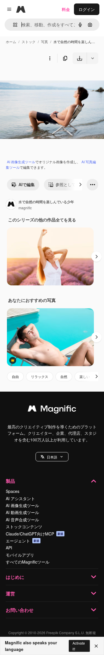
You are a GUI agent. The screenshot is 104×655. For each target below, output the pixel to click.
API (9, 548)
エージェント (22, 541)
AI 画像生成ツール (21, 161)
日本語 (52, 456)
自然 (63, 376)
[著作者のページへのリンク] (11, 205)
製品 (10, 481)
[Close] (96, 646)
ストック (29, 41)
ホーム (11, 41)
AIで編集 (26, 184)
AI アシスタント (20, 498)
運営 (10, 593)
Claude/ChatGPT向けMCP (34, 534)
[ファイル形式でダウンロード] (92, 58)
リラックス (39, 376)
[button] (52, 456)
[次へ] (80, 184)
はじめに (15, 577)
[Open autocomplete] (13, 25)
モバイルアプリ (20, 555)
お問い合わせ (20, 610)
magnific (25, 207)
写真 (44, 41)
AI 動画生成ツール (22, 512)
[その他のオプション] (49, 58)
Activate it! (79, 646)
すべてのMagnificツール (27, 562)
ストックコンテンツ (24, 526)
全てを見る (66, 220)
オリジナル (40, 77)
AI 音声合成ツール (22, 519)
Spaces (12, 491)
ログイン (87, 9)
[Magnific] (52, 410)
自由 (15, 376)
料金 (66, 9)
